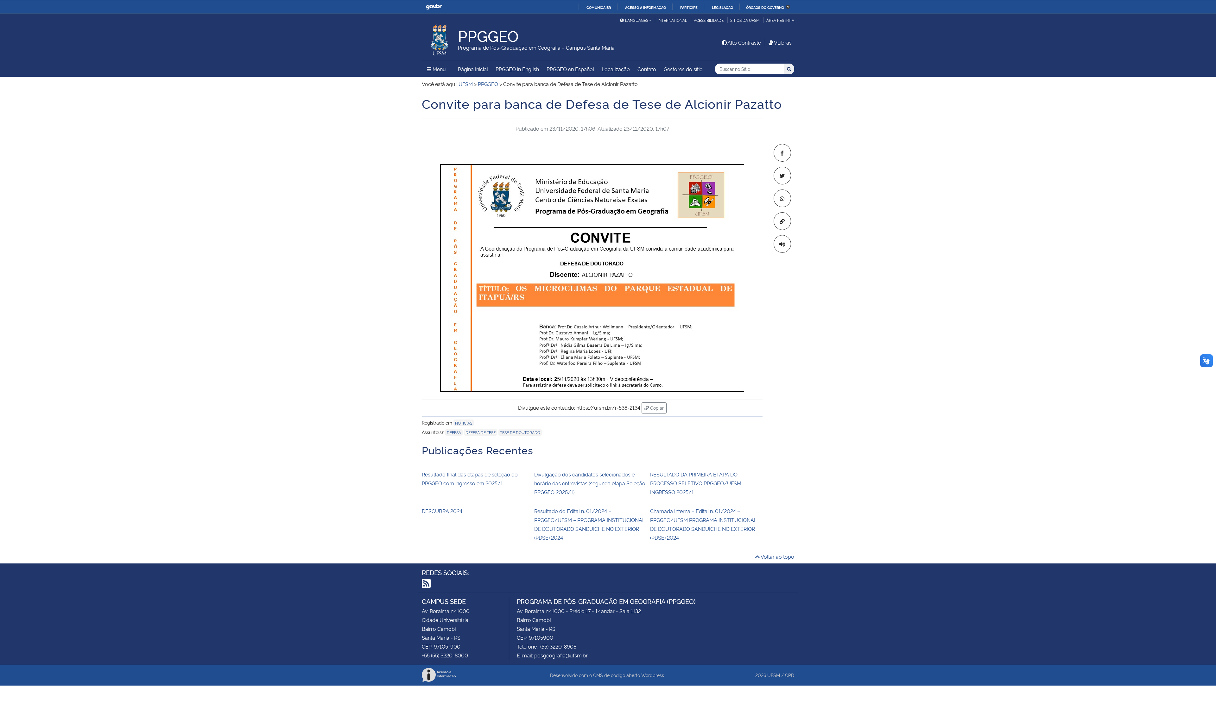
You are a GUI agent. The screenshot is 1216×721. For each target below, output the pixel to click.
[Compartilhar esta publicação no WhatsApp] (782, 198)
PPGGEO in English (517, 68)
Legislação (722, 7)
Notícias (463, 423)
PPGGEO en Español (570, 68)
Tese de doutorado (520, 432)
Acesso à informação (645, 7)
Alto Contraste (744, 42)
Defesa (454, 432)
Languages (636, 20)
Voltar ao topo (777, 556)
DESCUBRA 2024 (442, 510)
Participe (689, 7)
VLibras (783, 42)
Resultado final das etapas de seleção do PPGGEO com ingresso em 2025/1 (470, 479)
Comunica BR (598, 7)
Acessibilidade (709, 20)
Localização (616, 68)
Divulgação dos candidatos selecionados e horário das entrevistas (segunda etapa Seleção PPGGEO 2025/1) (589, 483)
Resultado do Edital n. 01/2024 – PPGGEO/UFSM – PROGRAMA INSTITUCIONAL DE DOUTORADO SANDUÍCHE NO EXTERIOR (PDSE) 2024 (589, 524)
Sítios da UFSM (745, 20)
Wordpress (652, 675)
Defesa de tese (481, 432)
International (672, 20)
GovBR (434, 7)
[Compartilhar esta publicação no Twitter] (782, 175)
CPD (789, 675)
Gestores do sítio (683, 68)
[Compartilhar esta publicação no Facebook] (782, 153)
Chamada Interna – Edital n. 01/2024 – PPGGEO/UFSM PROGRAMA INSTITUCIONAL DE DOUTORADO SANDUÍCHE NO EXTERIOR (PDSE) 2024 (703, 524)
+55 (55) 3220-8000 (445, 655)
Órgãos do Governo (765, 7)
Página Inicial (473, 68)
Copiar (658, 407)
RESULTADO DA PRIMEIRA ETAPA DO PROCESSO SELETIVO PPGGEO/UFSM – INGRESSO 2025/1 (697, 483)
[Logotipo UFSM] (440, 38)
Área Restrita (780, 20)
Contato (646, 68)
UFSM (773, 675)
